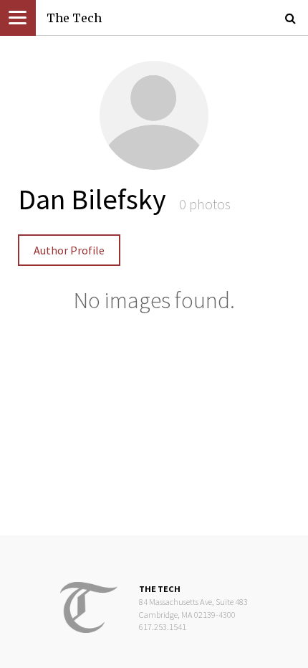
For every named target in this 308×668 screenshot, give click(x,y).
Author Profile (69, 250)
